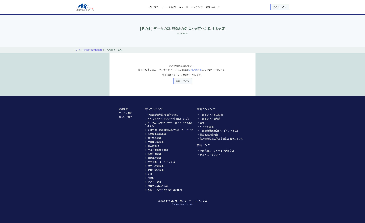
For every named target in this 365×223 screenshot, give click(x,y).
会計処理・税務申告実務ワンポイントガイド (170, 130)
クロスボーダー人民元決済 (161, 162)
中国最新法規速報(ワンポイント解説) (219, 130)
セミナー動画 (154, 182)
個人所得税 (153, 146)
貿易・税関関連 (156, 166)
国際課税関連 (154, 158)
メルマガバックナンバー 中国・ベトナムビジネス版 (170, 124)
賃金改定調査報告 (209, 134)
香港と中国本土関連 (158, 150)
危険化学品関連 (156, 170)
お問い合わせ (213, 7)
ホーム (78, 50)
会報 (202, 122)
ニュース (183, 7)
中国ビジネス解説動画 (211, 114)
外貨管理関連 (154, 154)
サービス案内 (168, 7)
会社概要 (154, 7)
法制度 (151, 178)
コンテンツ (197, 7)
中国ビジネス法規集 (93, 50)
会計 (150, 174)
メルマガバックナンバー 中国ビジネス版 (168, 118)
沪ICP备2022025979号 (182, 204)
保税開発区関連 (156, 142)
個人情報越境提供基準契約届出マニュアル (221, 138)
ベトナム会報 (207, 126)
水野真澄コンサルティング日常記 (217, 150)
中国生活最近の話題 (158, 186)
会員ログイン (280, 7)
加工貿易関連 (154, 138)
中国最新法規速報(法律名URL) (163, 114)
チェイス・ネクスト (210, 154)
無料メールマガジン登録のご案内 (165, 190)
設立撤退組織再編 (157, 134)
